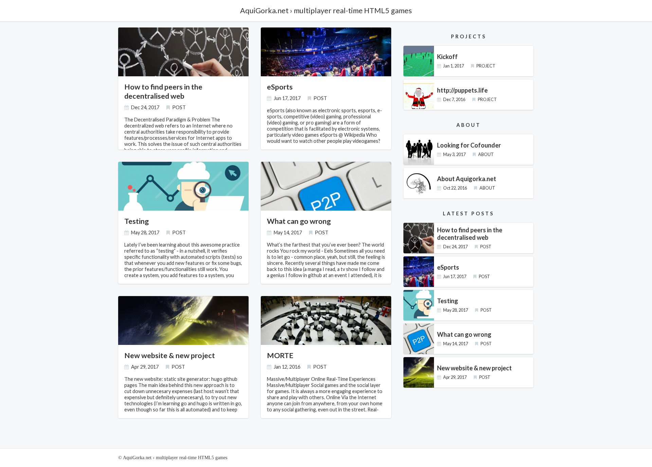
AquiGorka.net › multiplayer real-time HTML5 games (326, 10)
